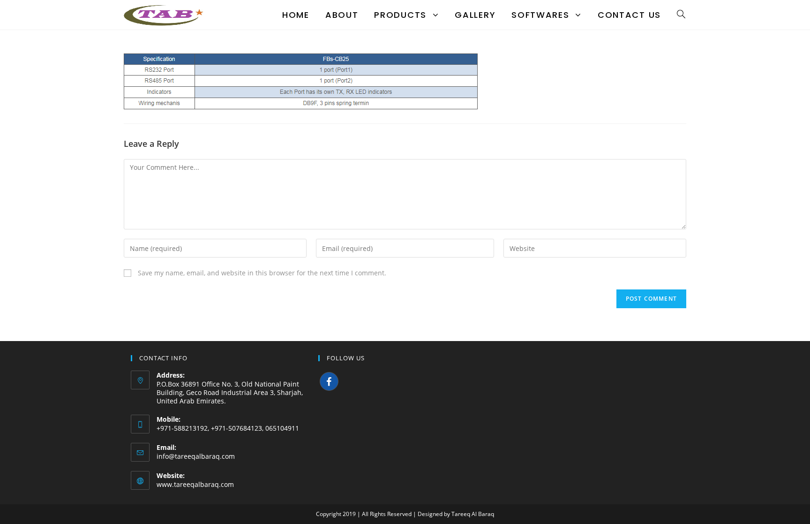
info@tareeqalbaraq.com (196, 456)
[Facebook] (329, 381)
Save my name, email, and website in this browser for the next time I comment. (262, 272)
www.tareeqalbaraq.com (195, 484)
